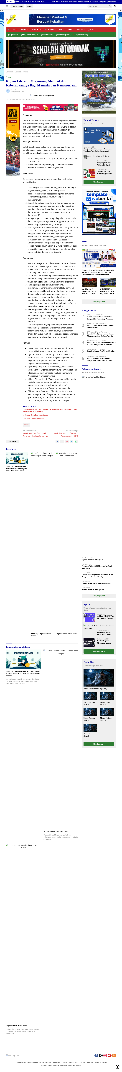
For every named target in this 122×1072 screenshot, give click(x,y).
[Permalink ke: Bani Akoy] (8, 90)
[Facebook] (96, 1056)
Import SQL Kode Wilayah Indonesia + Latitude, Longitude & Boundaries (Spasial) (101, 344)
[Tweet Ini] (62, 441)
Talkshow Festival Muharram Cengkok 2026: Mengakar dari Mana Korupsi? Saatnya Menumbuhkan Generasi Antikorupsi (98, 272)
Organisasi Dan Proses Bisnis (33, 418)
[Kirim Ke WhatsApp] (76, 441)
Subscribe (56, 1062)
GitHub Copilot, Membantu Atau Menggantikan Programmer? (103, 642)
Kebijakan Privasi (34, 1062)
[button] (110, 6)
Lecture (69, 30)
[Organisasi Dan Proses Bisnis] (67, 541)
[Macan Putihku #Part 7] (90, 696)
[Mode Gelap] (115, 6)
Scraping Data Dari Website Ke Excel (104, 164)
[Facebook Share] (57, 441)
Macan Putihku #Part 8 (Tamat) (95, 689)
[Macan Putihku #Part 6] (107, 696)
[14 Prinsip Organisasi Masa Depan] (42, 541)
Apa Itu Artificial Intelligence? (93, 589)
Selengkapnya (98, 182)
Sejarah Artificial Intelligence (92, 560)
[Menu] (7, 6)
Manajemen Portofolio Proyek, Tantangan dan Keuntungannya (35, 433)
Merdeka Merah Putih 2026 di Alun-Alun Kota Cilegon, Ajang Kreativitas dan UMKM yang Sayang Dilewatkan (89, 291)
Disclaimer (47, 1062)
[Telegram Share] (71, 441)
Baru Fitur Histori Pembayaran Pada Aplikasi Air (104, 633)
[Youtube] (110, 1056)
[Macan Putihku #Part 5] (90, 712)
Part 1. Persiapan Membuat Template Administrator (100, 326)
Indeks (29, 6)
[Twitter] (101, 1056)
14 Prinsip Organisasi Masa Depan (35, 415)
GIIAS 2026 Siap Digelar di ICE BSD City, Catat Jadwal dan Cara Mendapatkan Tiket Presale (107, 291)
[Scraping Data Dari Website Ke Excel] (99, 157)
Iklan (83, 1062)
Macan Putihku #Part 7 (89, 703)
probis (26, 425)
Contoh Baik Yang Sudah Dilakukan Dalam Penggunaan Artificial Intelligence (97, 576)
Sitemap (90, 1062)
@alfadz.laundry (47, 35)
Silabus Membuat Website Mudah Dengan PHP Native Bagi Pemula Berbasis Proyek (99, 318)
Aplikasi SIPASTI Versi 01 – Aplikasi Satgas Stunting (105, 617)
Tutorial (23, 30)
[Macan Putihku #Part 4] (107, 712)
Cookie (64, 1062)
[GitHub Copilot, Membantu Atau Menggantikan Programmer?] (89, 642)
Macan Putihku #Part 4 (106, 719)
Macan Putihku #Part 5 (89, 719)
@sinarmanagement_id (64, 35)
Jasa (13, 30)
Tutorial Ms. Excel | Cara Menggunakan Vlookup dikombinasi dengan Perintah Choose (105, 173)
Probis (8, 77)
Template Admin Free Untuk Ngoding (100, 351)
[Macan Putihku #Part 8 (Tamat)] (99, 678)
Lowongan (34, 30)
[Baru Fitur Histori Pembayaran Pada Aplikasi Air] (99, 627)
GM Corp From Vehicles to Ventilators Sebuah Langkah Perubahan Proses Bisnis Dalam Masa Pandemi (50, 410)
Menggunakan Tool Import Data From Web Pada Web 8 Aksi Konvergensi (98, 150)
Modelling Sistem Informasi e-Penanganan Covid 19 (66, 433)
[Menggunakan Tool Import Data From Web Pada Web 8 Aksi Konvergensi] (99, 136)
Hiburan (80, 30)
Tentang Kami (21, 1062)
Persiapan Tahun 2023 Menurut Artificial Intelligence (97, 567)
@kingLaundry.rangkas (29, 35)
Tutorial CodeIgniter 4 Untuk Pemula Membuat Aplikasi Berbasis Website (100, 335)
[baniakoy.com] (11, 19)
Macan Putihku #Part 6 (106, 703)
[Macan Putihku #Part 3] (90, 728)
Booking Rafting (17, 6)
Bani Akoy (14, 90)
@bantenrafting (82, 35)
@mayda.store (13, 35)
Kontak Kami (74, 1062)
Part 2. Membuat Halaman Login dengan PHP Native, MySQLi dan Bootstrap (99, 360)
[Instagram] (105, 1056)
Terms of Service (101, 1062)
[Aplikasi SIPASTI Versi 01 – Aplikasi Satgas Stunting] (89, 617)
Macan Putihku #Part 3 (89, 735)
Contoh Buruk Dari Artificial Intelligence (97, 583)
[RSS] (114, 1056)
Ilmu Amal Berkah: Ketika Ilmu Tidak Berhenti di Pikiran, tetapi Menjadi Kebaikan (43, 2)
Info (60, 30)
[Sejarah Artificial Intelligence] (99, 465)
